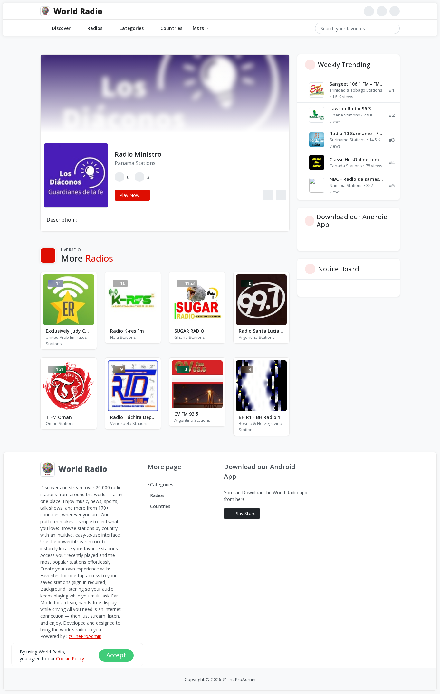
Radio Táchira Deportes (133, 417)
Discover (61, 28)
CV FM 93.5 (186, 414)
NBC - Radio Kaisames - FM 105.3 (357, 179)
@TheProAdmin (85, 636)
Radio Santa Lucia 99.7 (261, 331)
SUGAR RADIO (189, 331)
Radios (94, 28)
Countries (171, 28)
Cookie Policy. (70, 658)
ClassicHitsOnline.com (354, 159)
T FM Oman (59, 417)
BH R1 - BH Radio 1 (259, 417)
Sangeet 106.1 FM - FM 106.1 (357, 84)
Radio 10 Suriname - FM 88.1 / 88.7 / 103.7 (357, 133)
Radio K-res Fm (127, 331)
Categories (131, 28)
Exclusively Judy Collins (68, 331)
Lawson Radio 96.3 (350, 109)
